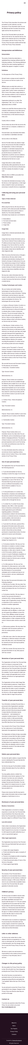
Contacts (14, 1034)
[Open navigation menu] (24, 2)
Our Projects (14, 1028)
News (14, 1025)
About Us (14, 1023)
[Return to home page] (14, 1017)
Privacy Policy (14, 1031)
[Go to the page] (9, 3)
